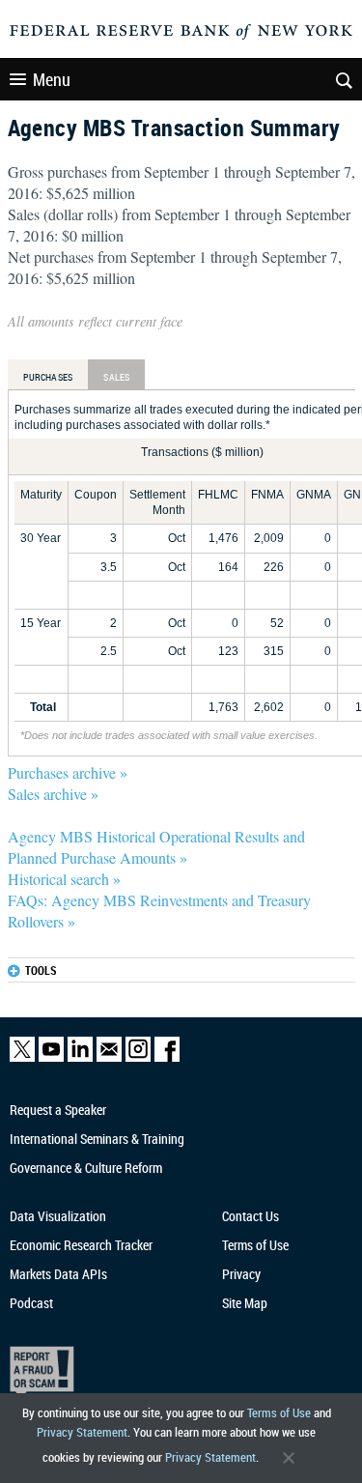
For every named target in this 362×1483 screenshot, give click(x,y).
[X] (22, 1057)
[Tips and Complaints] (173, 1372)
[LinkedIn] (80, 1057)
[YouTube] (51, 1057)
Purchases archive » (67, 772)
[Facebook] (167, 1057)
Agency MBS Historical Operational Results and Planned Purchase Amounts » (156, 847)
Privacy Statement (82, 1431)
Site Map (244, 1303)
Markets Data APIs (58, 1274)
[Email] (109, 1057)
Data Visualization (58, 1216)
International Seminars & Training (97, 1138)
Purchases (48, 377)
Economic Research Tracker (81, 1245)
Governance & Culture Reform (86, 1167)
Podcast (31, 1303)
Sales (116, 377)
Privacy (241, 1274)
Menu (51, 79)
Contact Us (250, 1216)
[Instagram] (138, 1057)
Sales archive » (53, 794)
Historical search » (64, 879)
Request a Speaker (58, 1109)
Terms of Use (279, 1412)
